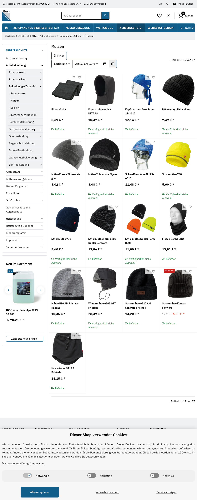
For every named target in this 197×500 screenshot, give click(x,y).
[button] (159, 16)
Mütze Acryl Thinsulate (175, 109)
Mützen (14, 100)
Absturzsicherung (16, 58)
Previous (8, 290)
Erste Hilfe (12, 193)
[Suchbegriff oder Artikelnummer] (105, 16)
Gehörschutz (14, 200)
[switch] (27, 475)
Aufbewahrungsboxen (19, 179)
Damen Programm (16, 186)
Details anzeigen (166, 492)
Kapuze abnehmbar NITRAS (99, 111)
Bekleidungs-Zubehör (22, 86)
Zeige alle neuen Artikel (24, 338)
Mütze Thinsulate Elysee (102, 174)
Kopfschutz (13, 240)
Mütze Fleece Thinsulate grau (65, 176)
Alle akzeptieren (39, 492)
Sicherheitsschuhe (17, 247)
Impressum (37, 463)
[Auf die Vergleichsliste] (74, 77)
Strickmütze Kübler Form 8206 (140, 241)
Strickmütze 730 (172, 174)
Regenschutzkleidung (22, 143)
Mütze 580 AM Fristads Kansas (65, 305)
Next (40, 290)
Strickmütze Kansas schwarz (174, 305)
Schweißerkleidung (20, 150)
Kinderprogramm (16, 233)
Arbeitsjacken (17, 79)
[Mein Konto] (168, 16)
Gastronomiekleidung (22, 129)
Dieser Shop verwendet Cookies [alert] (98, 434)
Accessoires (17, 93)
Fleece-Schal (59, 109)
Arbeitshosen (17, 72)
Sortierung (60, 64)
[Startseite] (6, 27)
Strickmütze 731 (61, 239)
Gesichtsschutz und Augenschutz (18, 209)
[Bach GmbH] (6, 15)
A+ (160, 3)
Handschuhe (13, 218)
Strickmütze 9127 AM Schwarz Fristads (138, 305)
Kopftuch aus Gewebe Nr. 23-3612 (140, 111)
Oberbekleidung (18, 136)
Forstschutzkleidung (21, 122)
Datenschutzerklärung (15, 463)
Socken (14, 107)
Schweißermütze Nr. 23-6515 (139, 176)
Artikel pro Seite (85, 64)
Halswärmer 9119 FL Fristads (63, 370)
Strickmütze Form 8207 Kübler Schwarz (102, 241)
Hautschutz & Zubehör (19, 226)
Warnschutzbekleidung (23, 157)
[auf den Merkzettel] (79, 77)
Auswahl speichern (107, 492)
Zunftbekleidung (19, 164)
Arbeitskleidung (16, 65)
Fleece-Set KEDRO (173, 239)
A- (167, 3)
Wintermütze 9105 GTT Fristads (102, 305)
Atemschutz (13, 171)
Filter (60, 56)
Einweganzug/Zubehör (22, 115)
